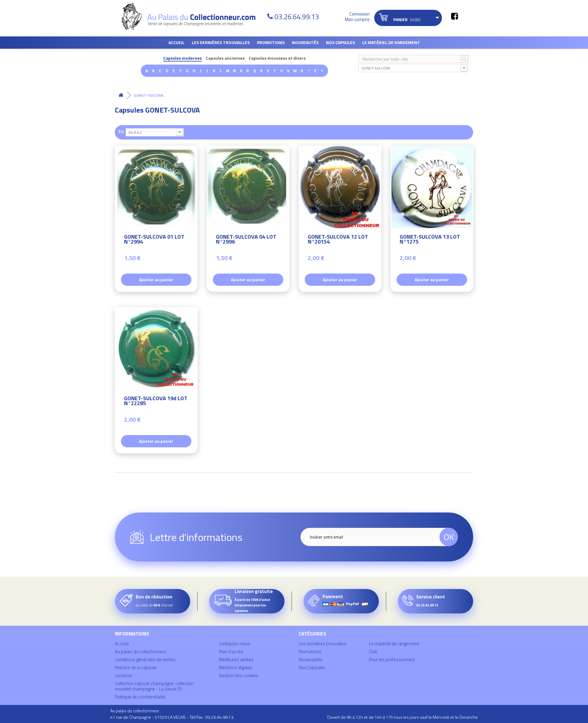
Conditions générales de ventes (145, 659)
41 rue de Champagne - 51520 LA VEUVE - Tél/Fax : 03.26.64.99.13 (171, 717)
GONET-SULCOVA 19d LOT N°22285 (155, 401)
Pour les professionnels (392, 659)
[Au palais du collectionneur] (192, 16)
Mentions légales (235, 667)
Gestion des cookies (238, 675)
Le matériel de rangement (391, 42)
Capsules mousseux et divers (277, 58)
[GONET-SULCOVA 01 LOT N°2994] (156, 187)
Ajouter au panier (156, 279)
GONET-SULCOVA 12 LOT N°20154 (338, 240)
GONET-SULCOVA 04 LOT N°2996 (246, 240)
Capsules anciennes (225, 58)
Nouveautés (305, 42)
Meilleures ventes (236, 659)
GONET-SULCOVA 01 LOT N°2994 (154, 240)
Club (373, 651)
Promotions (271, 42)
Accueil (176, 42)
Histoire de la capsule (135, 667)
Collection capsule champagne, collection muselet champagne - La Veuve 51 (154, 686)
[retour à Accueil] (121, 95)
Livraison (123, 675)
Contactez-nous (234, 643)
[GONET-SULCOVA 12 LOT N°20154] (340, 187)
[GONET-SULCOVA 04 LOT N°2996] (248, 187)
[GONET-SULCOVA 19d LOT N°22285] (156, 348)
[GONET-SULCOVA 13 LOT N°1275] (431, 187)
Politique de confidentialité (140, 696)
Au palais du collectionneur (141, 651)
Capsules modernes (182, 58)
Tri (121, 131)
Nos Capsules (340, 42)
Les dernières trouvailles (221, 42)
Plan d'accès (231, 651)
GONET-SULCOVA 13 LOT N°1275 (430, 240)
